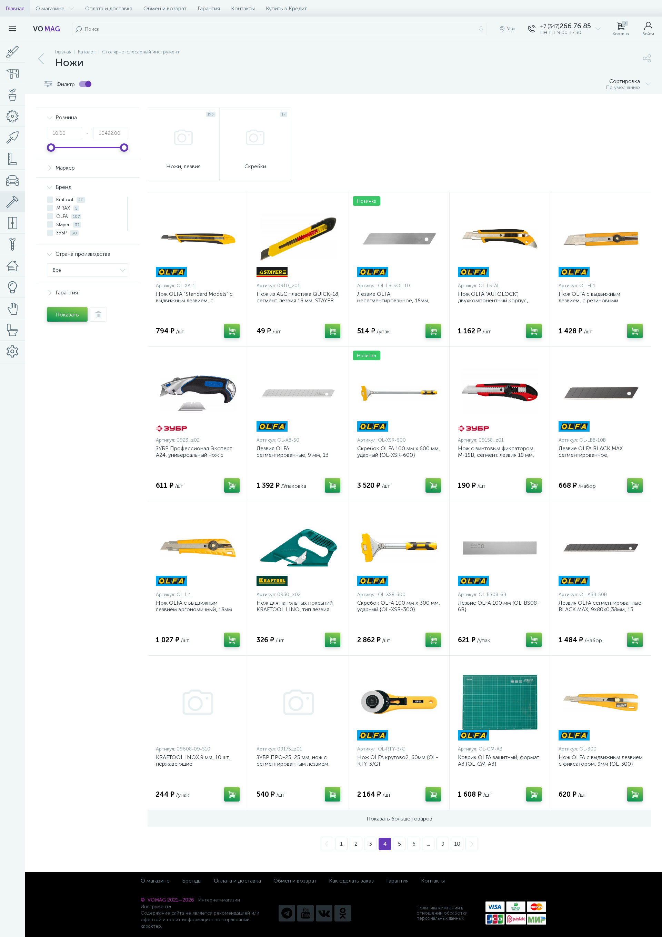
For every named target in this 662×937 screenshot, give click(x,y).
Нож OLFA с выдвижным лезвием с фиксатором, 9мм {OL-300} (601, 760)
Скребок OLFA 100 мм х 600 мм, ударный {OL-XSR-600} (398, 451)
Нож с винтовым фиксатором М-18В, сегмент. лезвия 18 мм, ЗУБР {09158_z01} (496, 455)
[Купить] (232, 331)
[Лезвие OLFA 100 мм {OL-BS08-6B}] (500, 548)
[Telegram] (287, 913)
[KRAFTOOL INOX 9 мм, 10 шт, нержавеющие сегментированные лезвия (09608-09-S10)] (198, 702)
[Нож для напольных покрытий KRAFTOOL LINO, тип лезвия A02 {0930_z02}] (298, 548)
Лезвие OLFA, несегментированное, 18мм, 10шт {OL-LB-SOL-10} (393, 300)
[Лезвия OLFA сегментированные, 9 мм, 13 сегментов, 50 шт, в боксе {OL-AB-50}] (298, 393)
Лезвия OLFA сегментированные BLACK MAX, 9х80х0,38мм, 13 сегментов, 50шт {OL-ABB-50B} (600, 609)
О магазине (50, 8)
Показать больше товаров (399, 818)
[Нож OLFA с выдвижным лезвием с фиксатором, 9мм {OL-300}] (601, 702)
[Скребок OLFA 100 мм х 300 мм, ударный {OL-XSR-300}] (399, 548)
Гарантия (209, 8)
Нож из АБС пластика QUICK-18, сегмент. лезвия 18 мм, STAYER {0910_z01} (298, 300)
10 (457, 843)
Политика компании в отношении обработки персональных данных (442, 913)
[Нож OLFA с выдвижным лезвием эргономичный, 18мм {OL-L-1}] (198, 548)
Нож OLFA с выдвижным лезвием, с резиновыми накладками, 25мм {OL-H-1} (594, 300)
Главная (15, 8)
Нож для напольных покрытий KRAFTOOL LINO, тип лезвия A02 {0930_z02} (295, 609)
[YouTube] (305, 913)
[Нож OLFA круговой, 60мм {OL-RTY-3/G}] (399, 702)
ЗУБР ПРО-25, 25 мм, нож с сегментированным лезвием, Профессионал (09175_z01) (293, 764)
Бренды (191, 880)
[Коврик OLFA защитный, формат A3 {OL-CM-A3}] (500, 702)
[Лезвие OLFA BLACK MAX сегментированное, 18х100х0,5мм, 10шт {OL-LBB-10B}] (601, 393)
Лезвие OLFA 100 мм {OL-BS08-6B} (498, 606)
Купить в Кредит (286, 8)
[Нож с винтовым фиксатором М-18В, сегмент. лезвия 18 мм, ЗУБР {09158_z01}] (500, 393)
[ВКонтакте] (324, 913)
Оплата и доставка (108, 8)
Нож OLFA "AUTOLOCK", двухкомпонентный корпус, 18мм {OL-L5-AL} (493, 300)
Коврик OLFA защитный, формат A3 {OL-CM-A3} (498, 760)
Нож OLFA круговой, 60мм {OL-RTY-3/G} (397, 760)
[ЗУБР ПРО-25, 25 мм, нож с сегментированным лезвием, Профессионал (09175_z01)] (298, 702)
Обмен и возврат (165, 8)
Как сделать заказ (351, 880)
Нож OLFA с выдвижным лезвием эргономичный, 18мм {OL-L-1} (194, 609)
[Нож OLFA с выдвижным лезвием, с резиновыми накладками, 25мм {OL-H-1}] (601, 239)
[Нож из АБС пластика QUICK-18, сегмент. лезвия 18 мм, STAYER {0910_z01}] (298, 239)
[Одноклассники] (342, 913)
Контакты (243, 8)
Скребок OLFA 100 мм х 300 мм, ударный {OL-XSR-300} (398, 606)
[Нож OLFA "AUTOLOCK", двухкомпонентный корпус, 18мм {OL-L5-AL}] (500, 239)
